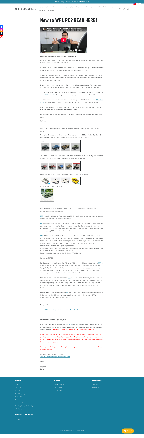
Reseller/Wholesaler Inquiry (24, 406)
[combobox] (137, 4)
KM (67, 292)
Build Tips (18, 387)
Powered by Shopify (79, 430)
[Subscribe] (44, 419)
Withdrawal (18, 409)
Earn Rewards (58, 387)
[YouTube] (1, 36)
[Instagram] (1, 30)
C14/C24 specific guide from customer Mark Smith (60, 310)
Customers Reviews (21, 400)
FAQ (16, 384)
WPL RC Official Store (69, 430)
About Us (95, 384)
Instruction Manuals (21, 403)
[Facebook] (1, 26)
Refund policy (19, 391)
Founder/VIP (58, 391)
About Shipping (20, 394)
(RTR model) (49, 95)
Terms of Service (20, 397)
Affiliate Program (59, 384)
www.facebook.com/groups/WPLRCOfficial (55, 357)
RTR (99, 263)
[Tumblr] (1, 33)
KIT (69, 278)
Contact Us (95, 387)
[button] (48, 7)
